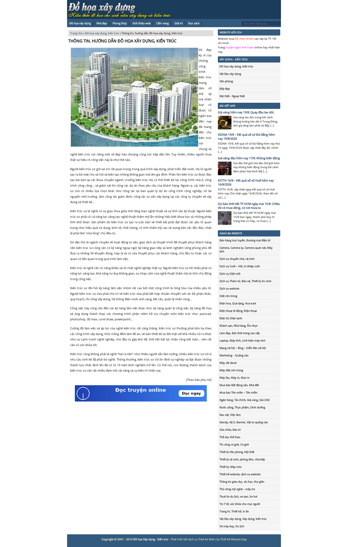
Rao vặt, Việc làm (230, 415)
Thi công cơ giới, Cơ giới (234, 444)
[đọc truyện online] (141, 400)
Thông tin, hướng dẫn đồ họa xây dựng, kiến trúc (122, 40)
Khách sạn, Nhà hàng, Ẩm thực (238, 325)
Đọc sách (194, 23)
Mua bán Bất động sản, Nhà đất (239, 385)
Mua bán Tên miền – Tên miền (238, 392)
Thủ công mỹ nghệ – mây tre (237, 489)
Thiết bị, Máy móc (230, 467)
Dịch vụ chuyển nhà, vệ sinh (236, 259)
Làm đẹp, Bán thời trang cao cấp (239, 333)
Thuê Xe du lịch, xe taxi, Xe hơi (238, 496)
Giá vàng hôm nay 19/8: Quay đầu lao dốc (246, 112)
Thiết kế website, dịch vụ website (239, 474)
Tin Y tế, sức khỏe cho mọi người (239, 504)
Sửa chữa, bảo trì (230, 429)
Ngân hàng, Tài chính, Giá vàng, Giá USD (244, 400)
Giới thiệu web (141, 23)
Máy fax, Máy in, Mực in (234, 377)
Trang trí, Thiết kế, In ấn (234, 511)
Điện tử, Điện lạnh (230, 318)
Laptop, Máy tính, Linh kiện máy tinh (242, 340)
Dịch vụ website (229, 288)
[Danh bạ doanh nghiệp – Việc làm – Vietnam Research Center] (121, 10)
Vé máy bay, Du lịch (231, 526)
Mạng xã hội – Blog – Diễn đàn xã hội (242, 348)
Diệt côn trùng (228, 296)
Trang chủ (76, 33)
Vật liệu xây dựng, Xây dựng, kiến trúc (243, 519)
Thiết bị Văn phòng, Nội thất (236, 452)
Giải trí (178, 23)
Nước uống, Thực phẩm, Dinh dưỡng (242, 407)
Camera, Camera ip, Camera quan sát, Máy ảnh (246, 249)
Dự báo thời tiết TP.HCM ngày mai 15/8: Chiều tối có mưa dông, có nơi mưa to (249, 206)
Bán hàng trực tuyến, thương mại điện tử (244, 240)
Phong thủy (120, 23)
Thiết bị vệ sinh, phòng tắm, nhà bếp (242, 459)
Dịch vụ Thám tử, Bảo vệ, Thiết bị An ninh (245, 281)
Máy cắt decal (228, 363)
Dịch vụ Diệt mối (229, 273)
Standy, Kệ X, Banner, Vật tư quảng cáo (243, 422)
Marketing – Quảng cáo (233, 355)
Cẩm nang (162, 23)
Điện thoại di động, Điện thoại (238, 311)
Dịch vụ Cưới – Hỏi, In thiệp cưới (239, 266)
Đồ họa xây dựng (80, 23)
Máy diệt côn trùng (231, 370)
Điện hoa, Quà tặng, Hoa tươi (237, 303)
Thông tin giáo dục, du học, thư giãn (241, 481)
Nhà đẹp (101, 23)
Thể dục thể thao (229, 437)
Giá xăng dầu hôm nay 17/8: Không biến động (249, 158)
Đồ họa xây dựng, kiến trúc (102, 33)
